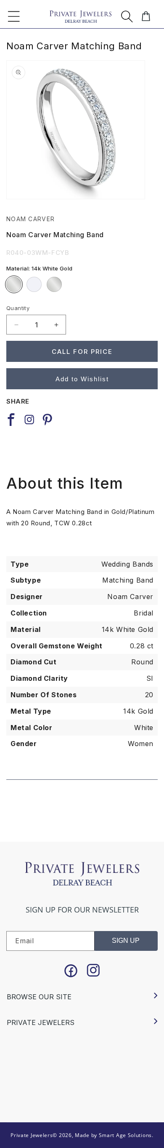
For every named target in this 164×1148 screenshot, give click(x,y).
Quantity (17, 308)
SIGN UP (126, 940)
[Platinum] (54, 284)
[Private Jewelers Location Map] (82, 1069)
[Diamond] (34, 284)
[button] (14, 16)
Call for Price (82, 352)
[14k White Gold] (13, 284)
